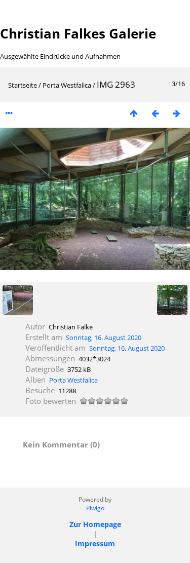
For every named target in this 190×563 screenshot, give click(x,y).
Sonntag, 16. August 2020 (103, 337)
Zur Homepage (95, 524)
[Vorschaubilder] (133, 113)
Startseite (22, 85)
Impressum (95, 543)
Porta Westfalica (67, 85)
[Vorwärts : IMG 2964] (176, 113)
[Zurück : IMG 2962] (155, 113)
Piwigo (95, 508)
